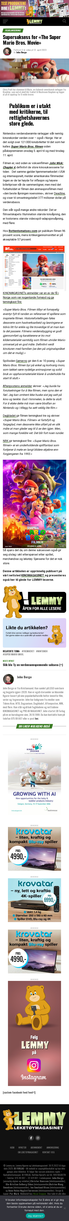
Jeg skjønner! (35, 1215)
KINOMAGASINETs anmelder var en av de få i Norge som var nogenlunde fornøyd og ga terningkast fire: (31, 297)
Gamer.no (21, 361)
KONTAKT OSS (48, 1152)
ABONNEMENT (36, 1147)
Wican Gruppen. (40, 1193)
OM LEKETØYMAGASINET (28, 1152)
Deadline (59, 193)
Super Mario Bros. (14, 654)
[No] (64, 1208)
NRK (6, 441)
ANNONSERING (53, 1147)
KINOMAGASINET (33, 575)
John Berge (21, 52)
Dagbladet (9, 415)
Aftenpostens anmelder (17, 386)
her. (37, 718)
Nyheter (22, 1147)
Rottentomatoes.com (23, 231)
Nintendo (43, 651)
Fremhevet (28, 651)
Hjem (12, 1147)
